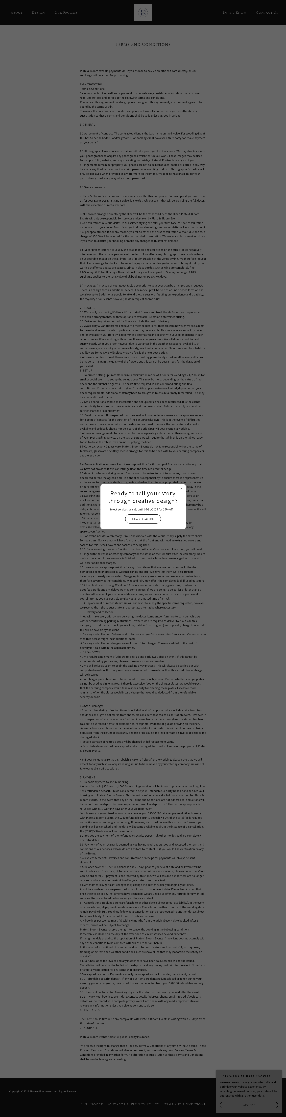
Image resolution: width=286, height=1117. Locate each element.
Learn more (143, 519)
